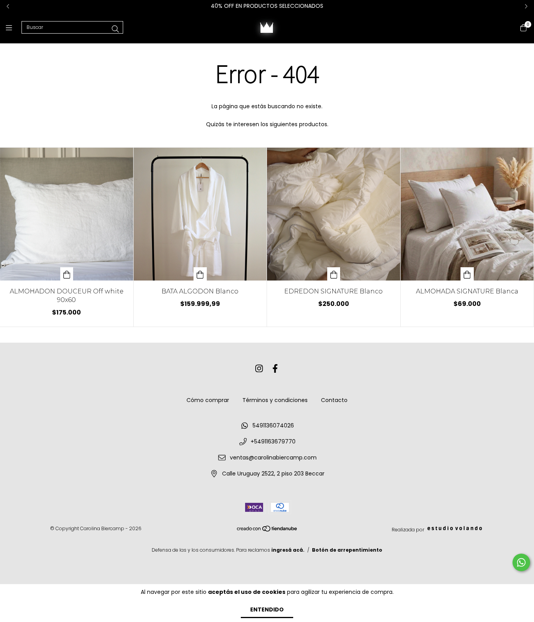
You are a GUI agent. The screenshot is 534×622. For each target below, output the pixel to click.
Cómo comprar (207, 400)
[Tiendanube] (267, 530)
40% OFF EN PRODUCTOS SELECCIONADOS (267, 6)
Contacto (334, 400)
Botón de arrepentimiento (347, 550)
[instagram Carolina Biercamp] (259, 368)
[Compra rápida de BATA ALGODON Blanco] (200, 274)
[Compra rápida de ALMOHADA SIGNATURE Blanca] (467, 274)
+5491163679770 (273, 441)
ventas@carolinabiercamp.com (273, 457)
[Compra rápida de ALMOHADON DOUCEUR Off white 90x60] (66, 274)
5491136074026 (273, 425)
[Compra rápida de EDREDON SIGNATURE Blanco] (333, 274)
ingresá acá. (288, 550)
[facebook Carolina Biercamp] (275, 368)
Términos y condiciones (275, 400)
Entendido (267, 609)
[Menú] (14, 27)
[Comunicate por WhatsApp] (521, 562)
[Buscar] (115, 29)
